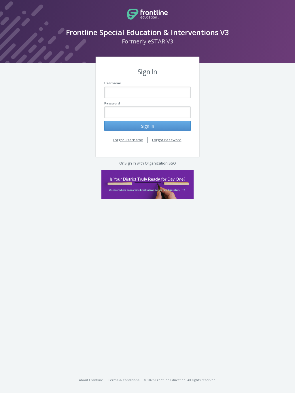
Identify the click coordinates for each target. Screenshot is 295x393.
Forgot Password (166, 139)
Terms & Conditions (123, 380)
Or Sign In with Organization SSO (147, 163)
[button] (147, 184)
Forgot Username (128, 139)
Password (112, 103)
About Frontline (91, 380)
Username (112, 83)
